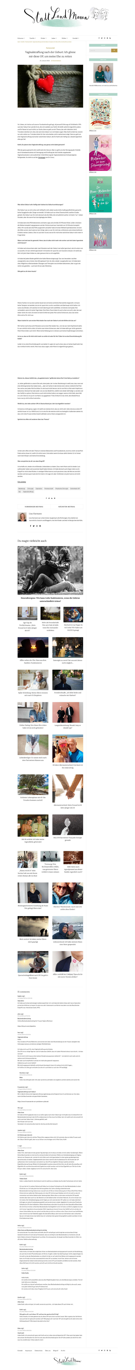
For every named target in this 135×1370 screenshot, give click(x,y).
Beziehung (22, 488)
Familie (32, 38)
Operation (39, 488)
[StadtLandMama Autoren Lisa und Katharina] (103, 73)
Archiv (63, 1350)
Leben (53, 38)
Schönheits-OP (75, 488)
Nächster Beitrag (67, 506)
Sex (20, 491)
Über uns (48, 1350)
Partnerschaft (28, 41)
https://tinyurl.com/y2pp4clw (27, 1026)
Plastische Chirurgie (62, 488)
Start (19, 41)
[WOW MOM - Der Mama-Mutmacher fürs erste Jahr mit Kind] (100, 233)
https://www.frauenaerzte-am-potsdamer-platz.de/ (33, 1101)
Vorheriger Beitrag (34, 506)
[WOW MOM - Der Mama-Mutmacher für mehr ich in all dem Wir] (100, 194)
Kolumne (20, 38)
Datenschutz (38, 1350)
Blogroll (55, 1350)
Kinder (43, 38)
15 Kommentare (56, 60)
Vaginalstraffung (28, 491)
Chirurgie (30, 488)
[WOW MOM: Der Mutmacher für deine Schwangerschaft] (100, 152)
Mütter (64, 38)
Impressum (28, 1350)
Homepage (41, 157)
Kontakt (75, 38)
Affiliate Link (92, 131)
